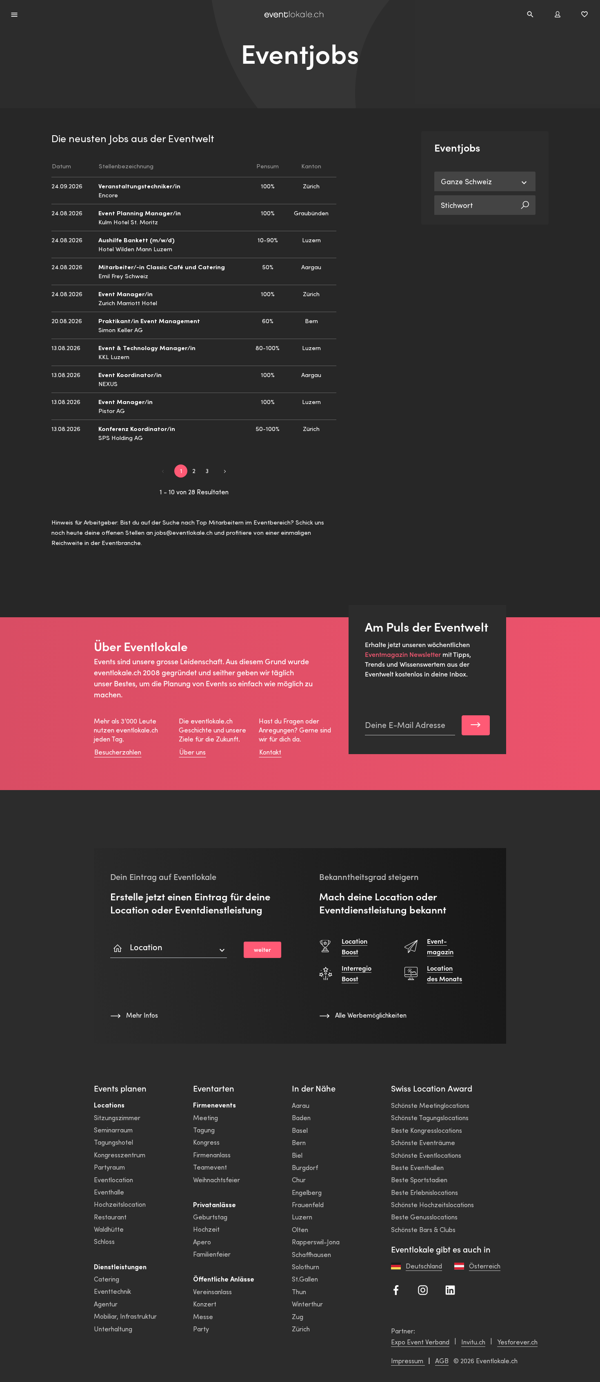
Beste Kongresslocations (426, 1130)
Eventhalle (109, 1192)
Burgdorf (305, 1167)
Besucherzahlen (117, 752)
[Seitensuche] (530, 14)
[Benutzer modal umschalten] (557, 14)
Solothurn (305, 1266)
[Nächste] (225, 471)
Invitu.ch (473, 1341)
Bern (299, 1142)
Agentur (106, 1303)
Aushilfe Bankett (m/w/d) (136, 239)
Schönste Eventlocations (426, 1155)
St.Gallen (305, 1279)
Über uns (192, 752)
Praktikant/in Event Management (149, 320)
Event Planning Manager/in (139, 212)
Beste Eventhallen (417, 1167)
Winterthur (307, 1303)
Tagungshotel (113, 1142)
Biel (297, 1155)
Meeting (205, 1117)
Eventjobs (300, 54)
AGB (442, 1360)
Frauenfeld (308, 1204)
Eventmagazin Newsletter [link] (403, 654)
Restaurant (110, 1216)
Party (201, 1328)
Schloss (104, 1241)
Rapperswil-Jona (316, 1241)
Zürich (301, 1328)
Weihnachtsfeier (216, 1179)
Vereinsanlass (212, 1291)
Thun (299, 1291)
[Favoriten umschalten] (584, 14)
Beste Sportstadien (419, 1179)
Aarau (300, 1105)
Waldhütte (109, 1229)
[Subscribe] (476, 725)
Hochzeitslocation (120, 1204)
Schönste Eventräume (423, 1142)
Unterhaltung (113, 1328)
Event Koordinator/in (130, 374)
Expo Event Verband (420, 1341)
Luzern (302, 1216)
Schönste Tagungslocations (430, 1117)
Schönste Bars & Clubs (423, 1229)
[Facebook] (396, 1288)
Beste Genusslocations (424, 1216)
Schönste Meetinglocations (430, 1105)
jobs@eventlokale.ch (184, 532)
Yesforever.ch (517, 1341)
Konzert (204, 1303)
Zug (297, 1316)
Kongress (206, 1142)
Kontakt (270, 752)
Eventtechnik (112, 1291)
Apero (202, 1241)
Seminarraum (113, 1129)
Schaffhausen (311, 1254)
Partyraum (109, 1167)
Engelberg (307, 1192)
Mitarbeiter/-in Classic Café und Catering (161, 266)
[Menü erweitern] (14, 14)
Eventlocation (113, 1179)
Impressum (408, 1360)
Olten (300, 1229)
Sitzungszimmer (117, 1117)
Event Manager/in (125, 293)
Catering (106, 1279)
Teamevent (210, 1167)
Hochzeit (206, 1229)
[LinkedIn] (450, 1288)
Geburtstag (210, 1216)
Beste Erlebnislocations (424, 1192)
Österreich (484, 1265)
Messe (203, 1316)
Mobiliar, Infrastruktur (125, 1316)
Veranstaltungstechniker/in (139, 185)
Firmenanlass (212, 1154)
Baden (301, 1117)
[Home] (294, 14)
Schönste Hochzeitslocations (432, 1204)
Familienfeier (212, 1254)
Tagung (204, 1129)
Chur (299, 1179)
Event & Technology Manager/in (147, 347)
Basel (300, 1130)
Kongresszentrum (119, 1154)
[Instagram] (423, 1288)
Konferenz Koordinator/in (136, 428)
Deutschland (424, 1265)
